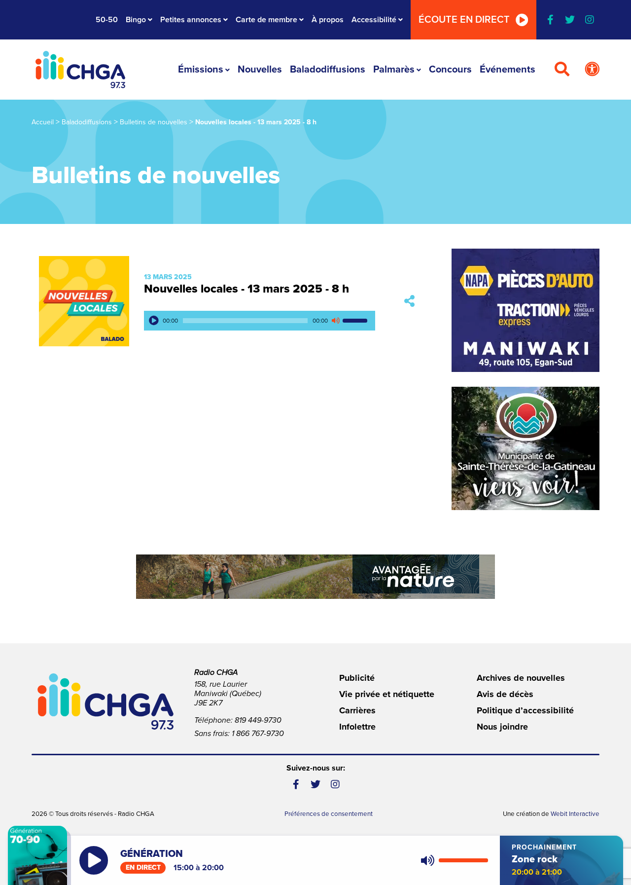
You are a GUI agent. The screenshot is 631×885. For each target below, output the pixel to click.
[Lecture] (154, 321)
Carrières (357, 710)
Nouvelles (260, 69)
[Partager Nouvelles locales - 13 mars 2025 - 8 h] (409, 301)
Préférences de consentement (328, 814)
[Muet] (335, 320)
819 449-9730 (258, 720)
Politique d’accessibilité (525, 710)
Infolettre (357, 726)
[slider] (356, 321)
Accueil (43, 122)
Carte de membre (266, 20)
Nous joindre (502, 726)
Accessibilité (373, 20)
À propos (328, 20)
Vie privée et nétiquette (386, 694)
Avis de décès (505, 694)
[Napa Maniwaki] (525, 310)
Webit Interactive (575, 814)
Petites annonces (190, 20)
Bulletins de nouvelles (153, 122)
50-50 (107, 20)
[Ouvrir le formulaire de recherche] (562, 69)
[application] (259, 321)
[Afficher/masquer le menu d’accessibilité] (592, 69)
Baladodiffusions (327, 69)
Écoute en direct (464, 20)
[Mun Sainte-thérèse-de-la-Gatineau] (525, 448)
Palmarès (394, 69)
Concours (450, 69)
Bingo (136, 20)
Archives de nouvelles (521, 677)
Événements (507, 69)
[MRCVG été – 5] (315, 576)
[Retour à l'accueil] (80, 69)
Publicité (357, 677)
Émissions (200, 69)
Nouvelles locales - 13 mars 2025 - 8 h (246, 289)
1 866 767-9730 (258, 733)
